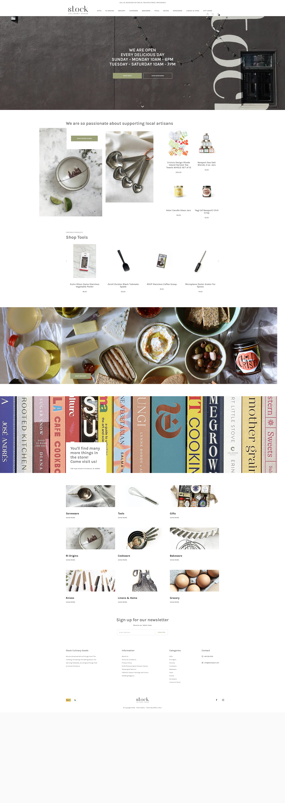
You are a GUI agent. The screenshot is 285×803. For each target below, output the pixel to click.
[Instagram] (223, 700)
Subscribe (161, 632)
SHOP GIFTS (127, 76)
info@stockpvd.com (211, 663)
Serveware (177, 11)
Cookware (133, 11)
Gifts (99, 11)
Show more (70, 518)
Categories (175, 650)
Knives (166, 11)
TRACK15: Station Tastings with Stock (135, 672)
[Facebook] (216, 700)
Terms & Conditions (129, 660)
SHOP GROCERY (80, 376)
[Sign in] (208, 14)
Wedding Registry (128, 676)
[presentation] (66, 261)
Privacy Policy (127, 663)
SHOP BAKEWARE (158, 76)
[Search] (213, 14)
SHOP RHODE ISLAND (84, 138)
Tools (156, 11)
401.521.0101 (208, 656)
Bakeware (146, 11)
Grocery (121, 11)
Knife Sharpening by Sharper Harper (135, 666)
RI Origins (109, 11)
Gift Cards (207, 11)
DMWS (155, 708)
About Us (125, 656)
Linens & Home (192, 11)
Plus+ (160, 708)
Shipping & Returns (129, 669)
